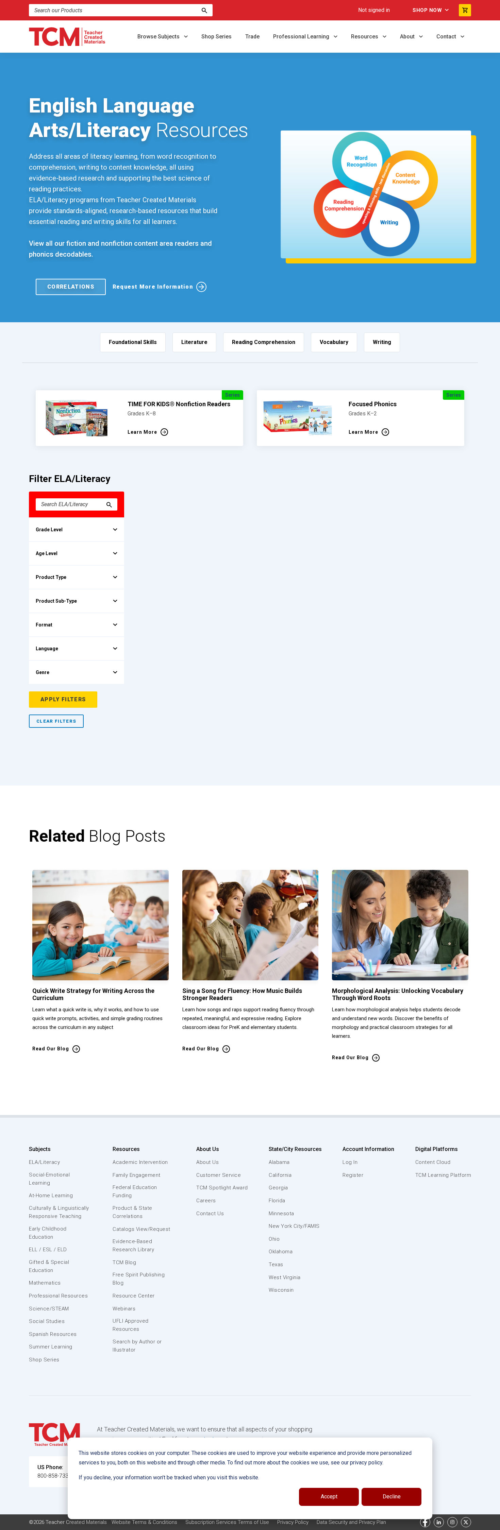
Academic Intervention (140, 1162)
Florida (277, 1201)
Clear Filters (56, 721)
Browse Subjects (159, 36)
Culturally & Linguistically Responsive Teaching (59, 1212)
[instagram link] (452, 1522)
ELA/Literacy (44, 1162)
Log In (350, 1162)
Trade (252, 36)
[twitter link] (466, 1522)
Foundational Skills (133, 342)
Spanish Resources (53, 1334)
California (280, 1175)
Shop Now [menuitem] (427, 10)
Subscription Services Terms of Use (227, 1522)
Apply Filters (63, 699)
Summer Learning (50, 1347)
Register (353, 1175)
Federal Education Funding (135, 1191)
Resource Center (134, 1296)
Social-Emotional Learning (49, 1179)
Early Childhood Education (48, 1233)
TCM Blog (124, 1262)
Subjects (40, 1149)
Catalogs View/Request (141, 1229)
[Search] (204, 10)
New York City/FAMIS (294, 1226)
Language (47, 648)
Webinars (124, 1309)
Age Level (46, 553)
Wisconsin (281, 1290)
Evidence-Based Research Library (133, 1245)
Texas (276, 1264)
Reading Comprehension (263, 342)
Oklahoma (281, 1252)
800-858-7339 (54, 1476)
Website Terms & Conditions (144, 1522)
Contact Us (210, 1213)
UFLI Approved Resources (131, 1325)
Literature (194, 342)
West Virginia (285, 1277)
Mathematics (45, 1283)
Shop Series (216, 36)
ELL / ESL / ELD (48, 1250)
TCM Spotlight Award (222, 1188)
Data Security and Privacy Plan (351, 1522)
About (408, 36)
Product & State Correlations (132, 1212)
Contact (446, 36)
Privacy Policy (293, 1522)
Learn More (142, 432)
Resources (365, 36)
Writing (382, 342)
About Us (207, 1149)
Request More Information (153, 286)
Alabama (279, 1162)
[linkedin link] (439, 1522)
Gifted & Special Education (49, 1266)
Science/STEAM (49, 1309)
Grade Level (49, 529)
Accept (329, 1496)
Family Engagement (137, 1175)
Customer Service (218, 1175)
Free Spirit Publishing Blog (139, 1279)
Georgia (278, 1188)
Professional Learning (302, 36)
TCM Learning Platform (443, 1175)
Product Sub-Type (56, 601)
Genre (42, 672)
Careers (206, 1201)
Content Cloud (433, 1162)
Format (44, 625)
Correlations (70, 286)
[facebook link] (425, 1522)
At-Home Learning (51, 1195)
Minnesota (281, 1213)
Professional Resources (58, 1296)
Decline (392, 1496)
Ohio (274, 1239)
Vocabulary (334, 342)
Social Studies (47, 1321)
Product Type (51, 577)
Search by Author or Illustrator (137, 1346)
